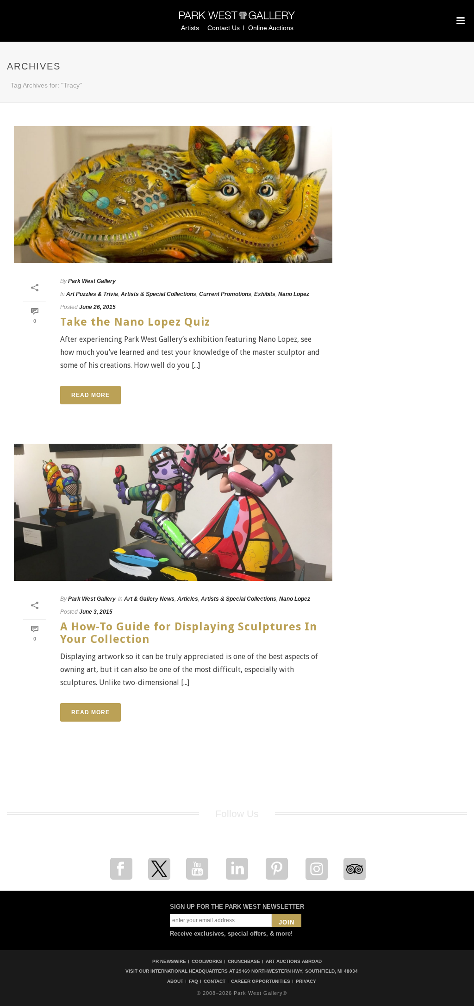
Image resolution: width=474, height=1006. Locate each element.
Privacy (306, 981)
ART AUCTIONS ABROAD (294, 961)
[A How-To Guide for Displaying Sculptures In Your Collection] (173, 512)
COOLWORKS (207, 961)
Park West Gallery (92, 281)
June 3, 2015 (95, 612)
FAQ (193, 981)
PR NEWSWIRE (169, 961)
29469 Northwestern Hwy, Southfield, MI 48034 (297, 971)
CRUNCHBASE (244, 961)
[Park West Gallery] (237, 19)
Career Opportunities (260, 981)
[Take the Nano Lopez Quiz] (173, 194)
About (175, 981)
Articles (187, 599)
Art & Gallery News (149, 599)
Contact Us (223, 27)
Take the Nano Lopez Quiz (135, 321)
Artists (190, 27)
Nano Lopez (293, 294)
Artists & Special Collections (158, 294)
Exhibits (264, 294)
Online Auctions (270, 27)
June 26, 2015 (97, 307)
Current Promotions (225, 294)
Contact (214, 981)
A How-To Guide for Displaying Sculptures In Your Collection (188, 633)
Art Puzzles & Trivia (92, 294)
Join (286, 922)
